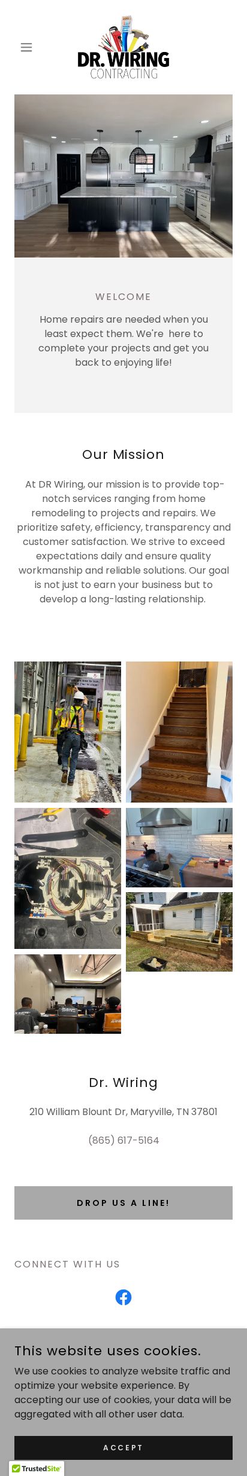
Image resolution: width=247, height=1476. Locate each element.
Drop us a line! (123, 1203)
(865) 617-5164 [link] (123, 1140)
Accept (123, 1447)
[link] (123, 47)
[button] (30, 47)
